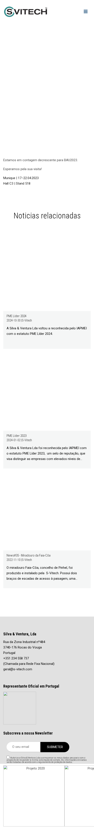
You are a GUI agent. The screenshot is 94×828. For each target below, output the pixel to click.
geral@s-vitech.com (17, 669)
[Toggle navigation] (86, 11)
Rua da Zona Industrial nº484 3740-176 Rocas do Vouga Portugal (24, 647)
